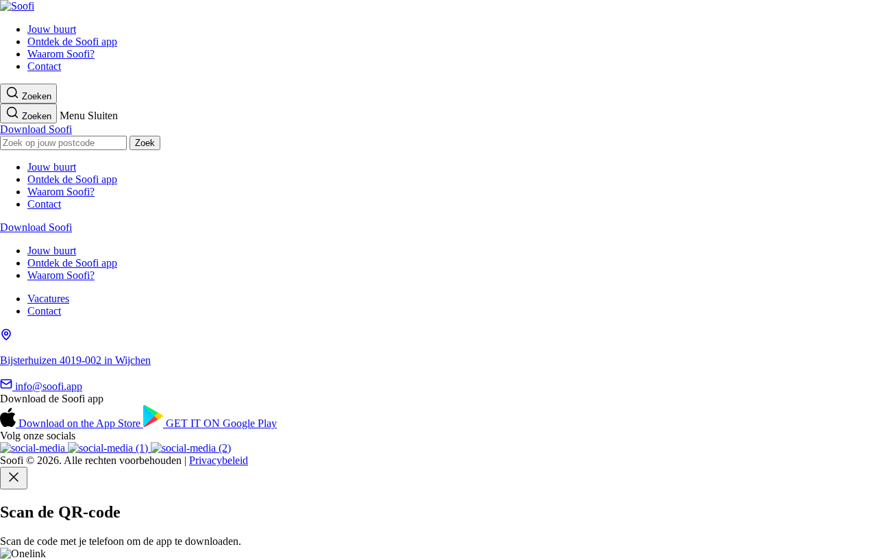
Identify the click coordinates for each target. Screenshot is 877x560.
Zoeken (35, 96)
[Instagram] (34, 448)
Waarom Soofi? (61, 54)
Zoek (145, 143)
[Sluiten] (13, 478)
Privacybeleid (218, 460)
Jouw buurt (51, 29)
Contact (44, 66)
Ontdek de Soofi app (72, 41)
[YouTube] (109, 448)
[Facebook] (191, 448)
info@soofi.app (47, 386)
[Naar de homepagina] (17, 6)
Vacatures (48, 298)
